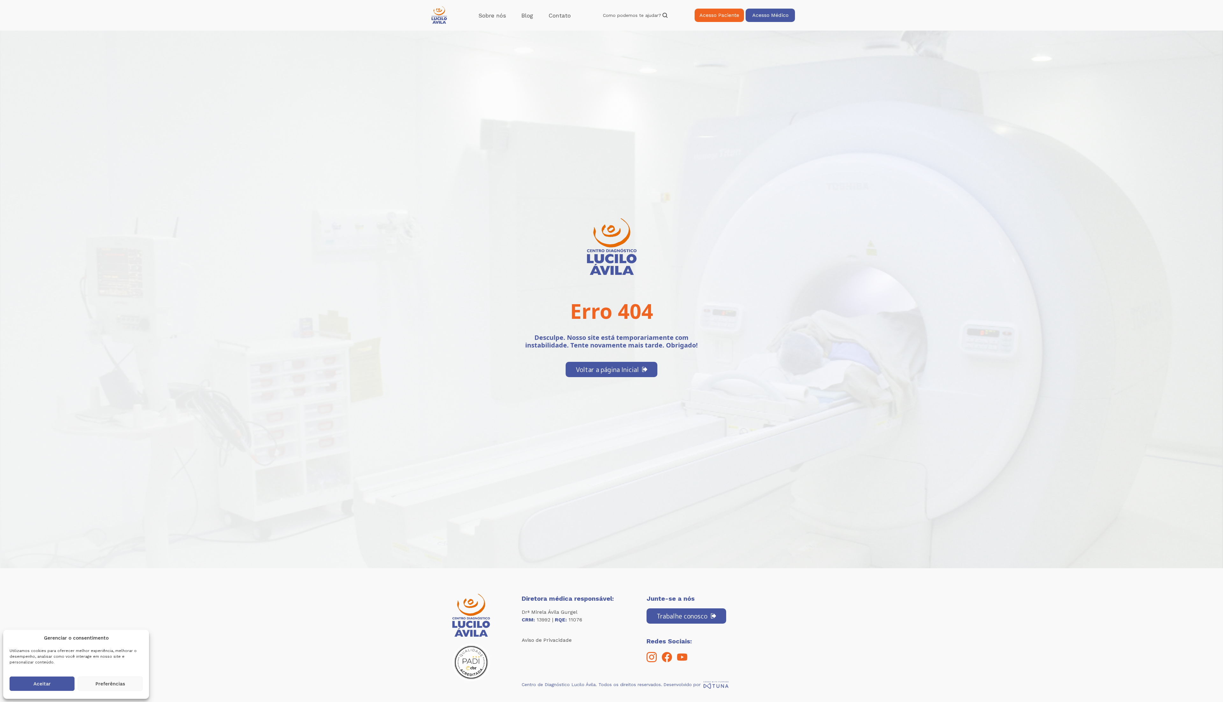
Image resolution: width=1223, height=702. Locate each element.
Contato (559, 15)
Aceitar (42, 684)
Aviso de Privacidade (547, 640)
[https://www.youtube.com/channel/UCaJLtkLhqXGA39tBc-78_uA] (682, 660)
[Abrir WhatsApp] (1207, 686)
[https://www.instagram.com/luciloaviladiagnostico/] (652, 660)
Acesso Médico (770, 15)
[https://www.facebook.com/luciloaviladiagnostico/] (667, 660)
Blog (527, 15)
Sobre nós (492, 15)
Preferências (110, 684)
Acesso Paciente (719, 15)
